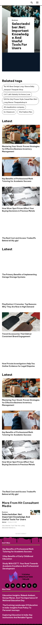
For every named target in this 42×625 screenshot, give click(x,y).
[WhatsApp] (35, 585)
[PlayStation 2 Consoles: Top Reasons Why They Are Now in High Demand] (21, 292)
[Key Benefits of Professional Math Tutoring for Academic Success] (21, 166)
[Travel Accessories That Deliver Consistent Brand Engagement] (21, 321)
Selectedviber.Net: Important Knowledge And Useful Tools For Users (21, 36)
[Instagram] (12, 585)
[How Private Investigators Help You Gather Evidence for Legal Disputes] (21, 351)
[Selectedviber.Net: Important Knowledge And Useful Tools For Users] (35, 512)
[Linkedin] (18, 585)
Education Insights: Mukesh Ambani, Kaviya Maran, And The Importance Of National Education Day (20, 598)
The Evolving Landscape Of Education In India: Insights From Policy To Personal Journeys (20, 607)
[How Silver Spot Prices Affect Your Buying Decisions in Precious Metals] (21, 196)
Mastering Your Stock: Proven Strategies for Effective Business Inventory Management (21, 149)
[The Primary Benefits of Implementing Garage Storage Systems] (21, 262)
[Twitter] (29, 585)
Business (15, 20)
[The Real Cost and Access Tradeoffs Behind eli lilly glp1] (21, 225)
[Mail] (24, 585)
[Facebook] (7, 585)
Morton (4, 522)
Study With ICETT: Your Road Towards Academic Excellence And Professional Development (21, 566)
